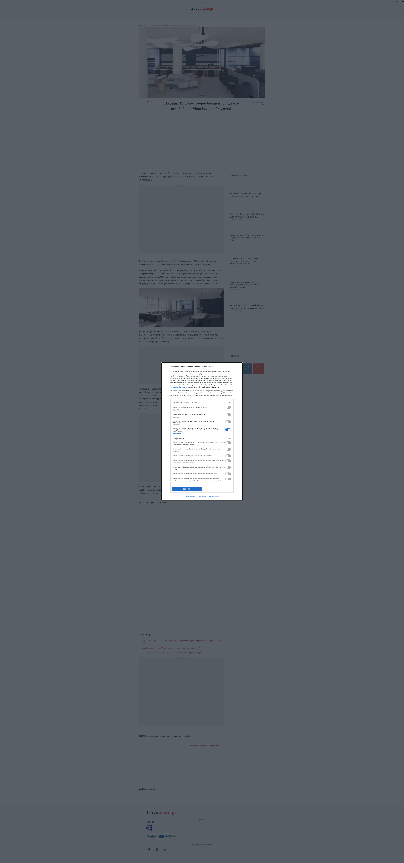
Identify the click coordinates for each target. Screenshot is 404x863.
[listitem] (202, 403)
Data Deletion (190, 496)
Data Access (202, 496)
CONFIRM (187, 489)
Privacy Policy (214, 496)
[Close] (238, 367)
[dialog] (202, 432)
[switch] (228, 407)
